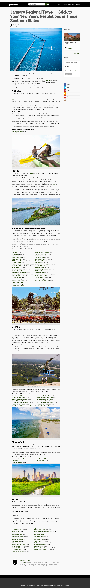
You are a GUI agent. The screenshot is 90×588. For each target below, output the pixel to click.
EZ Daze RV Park (41, 460)
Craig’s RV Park (15, 252)
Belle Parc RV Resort (17, 255)
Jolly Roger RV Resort (17, 284)
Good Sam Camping (17, 24)
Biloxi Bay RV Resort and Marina (19, 458)
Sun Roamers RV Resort (42, 458)
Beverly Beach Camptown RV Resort (20, 264)
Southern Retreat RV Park (18, 397)
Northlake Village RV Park (40, 544)
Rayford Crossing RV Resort (40, 549)
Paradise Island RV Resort (18, 265)
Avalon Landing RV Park (40, 251)
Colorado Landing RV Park (40, 538)
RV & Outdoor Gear (30, 0)
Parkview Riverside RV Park (18, 544)
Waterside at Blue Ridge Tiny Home (45, 395)
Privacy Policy (23, 585)
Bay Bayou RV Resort (40, 272)
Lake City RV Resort (16, 277)
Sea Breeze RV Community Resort (42, 542)
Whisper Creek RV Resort (18, 275)
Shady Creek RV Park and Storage (20, 533)
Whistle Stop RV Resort (17, 528)
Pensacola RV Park (39, 257)
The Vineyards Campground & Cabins (42, 531)
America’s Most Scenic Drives (71, 43)
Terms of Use (67, 585)
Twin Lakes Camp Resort (18, 260)
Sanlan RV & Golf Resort (17, 280)
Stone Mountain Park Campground (45, 402)
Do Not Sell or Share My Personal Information (44, 585)
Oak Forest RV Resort (17, 534)
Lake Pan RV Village (16, 279)
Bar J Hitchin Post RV (39, 546)
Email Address (67, 66)
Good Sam (22, 562)
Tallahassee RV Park (40, 270)
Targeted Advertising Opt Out (58, 585)
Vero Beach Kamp (39, 262)
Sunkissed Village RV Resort (41, 269)
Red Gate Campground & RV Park (44, 399)
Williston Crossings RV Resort (42, 280)
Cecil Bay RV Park (16, 400)
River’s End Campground (42, 404)
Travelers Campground (17, 251)
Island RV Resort (38, 541)
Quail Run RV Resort (39, 277)
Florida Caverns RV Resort (18, 285)
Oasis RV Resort (15, 531)
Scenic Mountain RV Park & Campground (21, 405)
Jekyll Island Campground (18, 404)
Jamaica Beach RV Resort (18, 547)
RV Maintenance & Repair (41, 0)
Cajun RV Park (15, 460)
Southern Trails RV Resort (43, 405)
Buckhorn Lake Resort (39, 536)
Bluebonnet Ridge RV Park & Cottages (43, 547)
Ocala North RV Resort (40, 260)
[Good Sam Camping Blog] (17, 4)
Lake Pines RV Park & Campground (20, 402)
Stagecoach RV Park (40, 267)
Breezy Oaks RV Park (17, 257)
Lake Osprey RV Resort (17, 131)
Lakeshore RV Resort (17, 549)
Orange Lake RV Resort (17, 259)
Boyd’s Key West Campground (19, 272)
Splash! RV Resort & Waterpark (42, 252)
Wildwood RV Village (39, 279)
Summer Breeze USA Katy (18, 536)
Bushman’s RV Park (16, 541)
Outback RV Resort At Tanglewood (43, 264)
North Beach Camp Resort (41, 265)
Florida (31, 173)
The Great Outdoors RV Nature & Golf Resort (45, 275)
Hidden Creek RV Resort (17, 539)
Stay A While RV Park (39, 539)
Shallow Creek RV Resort (18, 551)
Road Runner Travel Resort (18, 269)
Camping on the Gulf (16, 262)
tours (54, 184)
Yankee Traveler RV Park (18, 282)
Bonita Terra (15, 254)
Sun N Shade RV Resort (40, 259)
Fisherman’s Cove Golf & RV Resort (43, 274)
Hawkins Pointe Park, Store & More (45, 397)
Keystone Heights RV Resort (18, 274)
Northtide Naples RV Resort (41, 254)
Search (47, 4)
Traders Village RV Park (39, 529)
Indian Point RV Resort (17, 462)
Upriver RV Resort (16, 267)
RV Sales (23, 0)
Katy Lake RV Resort (39, 534)
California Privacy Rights (72, 72)
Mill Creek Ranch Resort (17, 542)
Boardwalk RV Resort (17, 270)
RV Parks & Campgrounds (15, 0)
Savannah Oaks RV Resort (43, 400)
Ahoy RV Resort (15, 132)
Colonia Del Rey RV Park (17, 546)
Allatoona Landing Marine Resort (19, 399)
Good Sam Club (45, 581)
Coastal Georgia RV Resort (18, 395)
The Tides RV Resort (40, 255)
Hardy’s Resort (15, 538)
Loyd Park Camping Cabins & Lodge (42, 528)
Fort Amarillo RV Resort (17, 529)
